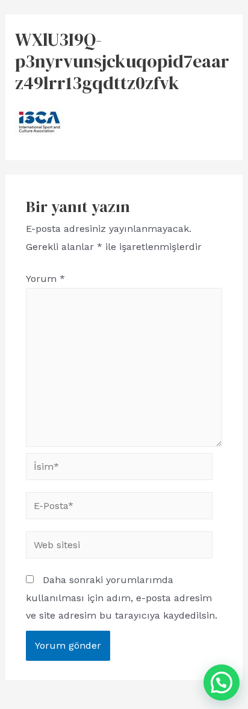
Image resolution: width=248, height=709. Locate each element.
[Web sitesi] (119, 547)
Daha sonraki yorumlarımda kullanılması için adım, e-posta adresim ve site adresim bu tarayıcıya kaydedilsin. (121, 597)
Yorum (45, 278)
